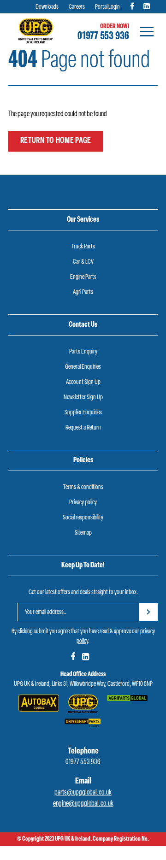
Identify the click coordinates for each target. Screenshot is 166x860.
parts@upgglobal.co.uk (83, 792)
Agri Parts (83, 292)
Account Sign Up (83, 382)
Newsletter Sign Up (83, 397)
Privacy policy (83, 502)
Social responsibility (83, 517)
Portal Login (107, 7)
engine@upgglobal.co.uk (83, 803)
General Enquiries (83, 367)
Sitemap (83, 533)
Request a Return (83, 427)
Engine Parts (83, 277)
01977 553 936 (103, 36)
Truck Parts (83, 246)
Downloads (47, 7)
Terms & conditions (83, 487)
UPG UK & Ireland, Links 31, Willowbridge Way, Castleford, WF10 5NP (83, 684)
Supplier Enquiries (83, 412)
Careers (77, 7)
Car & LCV (83, 262)
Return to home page (55, 141)
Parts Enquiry (83, 351)
